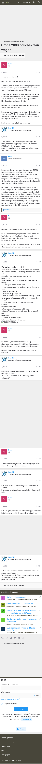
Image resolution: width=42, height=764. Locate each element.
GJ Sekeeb (11, 606)
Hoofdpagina (5, 755)
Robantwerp (11, 632)
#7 (40, 367)
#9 (40, 481)
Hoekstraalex (12, 599)
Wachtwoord (5, 692)
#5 (40, 262)
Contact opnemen (7, 738)
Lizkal (10, 624)
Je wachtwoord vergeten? (10, 699)
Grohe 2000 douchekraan (16, 597)
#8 (40, 459)
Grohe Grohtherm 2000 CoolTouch (19, 604)
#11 (39, 566)
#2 (40, 137)
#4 (40, 224)
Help (2, 750)
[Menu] (2, 2)
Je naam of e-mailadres (9, 684)
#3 (40, 165)
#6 (40, 337)
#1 (40, 72)
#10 (39, 506)
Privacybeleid (5, 746)
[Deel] (36, 72)
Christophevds (12, 615)
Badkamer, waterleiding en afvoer (27, 599)
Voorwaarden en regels (8, 742)
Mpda (10, 63)
